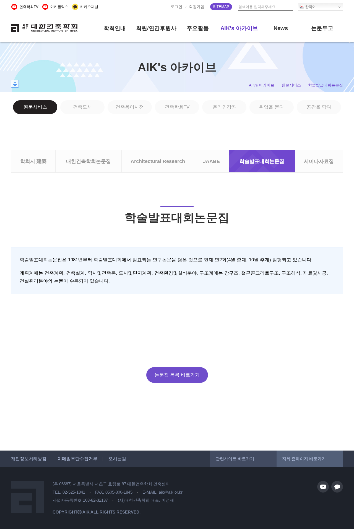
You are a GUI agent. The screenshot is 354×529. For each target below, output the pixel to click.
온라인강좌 (224, 107)
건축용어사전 (130, 107)
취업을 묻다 (271, 107)
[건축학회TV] (323, 487)
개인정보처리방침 (28, 458)
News (281, 28)
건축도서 (82, 107)
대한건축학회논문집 (88, 161)
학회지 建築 (33, 161)
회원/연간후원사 (156, 28)
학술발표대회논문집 (262, 161)
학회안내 (115, 28)
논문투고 (322, 28)
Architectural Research (158, 161)
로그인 (176, 6)
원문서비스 (35, 107)
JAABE (211, 161)
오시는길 (117, 458)
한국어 (310, 7)
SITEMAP (221, 7)
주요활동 (198, 28)
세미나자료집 (319, 161)
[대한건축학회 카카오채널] (337, 487)
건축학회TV (177, 107)
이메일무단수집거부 (77, 458)
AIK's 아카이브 (239, 28)
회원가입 (196, 6)
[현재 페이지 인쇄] (15, 84)
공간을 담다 (318, 107)
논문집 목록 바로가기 (177, 375)
